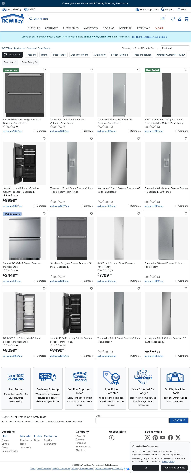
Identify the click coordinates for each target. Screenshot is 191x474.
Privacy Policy (168, 461)
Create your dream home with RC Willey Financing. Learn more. (95, 3)
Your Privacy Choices (174, 467)
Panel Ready (43, 48)
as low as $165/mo (154, 356)
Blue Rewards (83, 446)
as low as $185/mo (106, 206)
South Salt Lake (10, 451)
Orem (5, 447)
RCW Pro (80, 435)
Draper (5, 440)
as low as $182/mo (59, 131)
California (50, 436)
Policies (74, 469)
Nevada (25, 436)
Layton (5, 443)
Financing (81, 442)
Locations (8, 432)
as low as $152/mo (106, 356)
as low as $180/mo (12, 206)
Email (98, 415)
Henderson (26, 440)
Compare (41, 130)
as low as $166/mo (12, 356)
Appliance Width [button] (79, 54)
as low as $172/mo (59, 206)
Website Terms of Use (61, 469)
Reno (23, 443)
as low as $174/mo (154, 281)
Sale (161, 28)
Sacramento (50, 443)
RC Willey (7, 48)
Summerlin (25, 447)
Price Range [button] (59, 54)
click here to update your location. (149, 36)
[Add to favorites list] (44, 70)
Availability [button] (99, 54)
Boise (37, 440)
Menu (184, 9)
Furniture (33, 28)
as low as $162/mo (106, 131)
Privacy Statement (86, 469)
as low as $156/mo (106, 281)
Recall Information (44, 469)
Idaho (38, 436)
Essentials (143, 28)
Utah (5, 436)
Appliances (51, 28)
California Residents (103, 469)
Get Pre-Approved (149, 9)
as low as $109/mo (12, 131)
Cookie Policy (117, 469)
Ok (145, 467)
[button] (22, 3)
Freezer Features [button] (142, 54)
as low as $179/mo (154, 131)
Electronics (70, 28)
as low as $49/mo (12, 281)
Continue (179, 420)
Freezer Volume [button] (119, 54)
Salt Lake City (14, 9)
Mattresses (90, 28)
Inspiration (126, 28)
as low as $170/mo (59, 356)
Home (33, 469)
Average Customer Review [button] (171, 54)
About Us (80, 450)
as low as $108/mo (59, 281)
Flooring (108, 28)
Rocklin (48, 440)
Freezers (31, 48)
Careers (80, 439)
